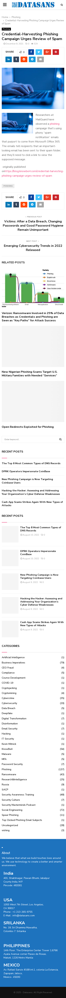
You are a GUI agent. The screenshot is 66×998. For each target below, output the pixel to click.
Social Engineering (12, 810)
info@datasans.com (23, 915)
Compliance (8, 672)
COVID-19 (7, 682)
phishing (54, 124)
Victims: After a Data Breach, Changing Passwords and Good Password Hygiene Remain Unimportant (33, 225)
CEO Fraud (8, 667)
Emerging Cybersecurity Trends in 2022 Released (33, 248)
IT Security (8, 738)
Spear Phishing (10, 815)
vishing (6, 830)
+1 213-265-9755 (22, 912)
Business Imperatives (13, 662)
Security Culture (11, 800)
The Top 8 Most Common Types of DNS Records (31, 463)
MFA (4, 759)
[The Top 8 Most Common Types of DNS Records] (10, 534)
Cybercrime (8, 698)
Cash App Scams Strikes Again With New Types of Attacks (42, 624)
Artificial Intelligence (13, 657)
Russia (5, 784)
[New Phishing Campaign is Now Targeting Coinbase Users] (10, 581)
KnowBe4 (7, 749)
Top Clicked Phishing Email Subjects (22, 820)
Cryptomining (9, 693)
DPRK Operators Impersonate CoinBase (26, 471)
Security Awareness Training (18, 794)
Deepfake (7, 713)
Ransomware (9, 774)
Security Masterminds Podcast (18, 805)
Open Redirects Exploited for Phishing (28, 427)
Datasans (28, 992)
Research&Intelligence (14, 779)
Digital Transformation (14, 718)
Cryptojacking (9, 688)
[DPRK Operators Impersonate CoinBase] (10, 558)
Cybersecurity (9, 703)
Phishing (6, 29)
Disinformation (10, 723)
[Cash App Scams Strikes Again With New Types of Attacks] (10, 629)
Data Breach (8, 708)
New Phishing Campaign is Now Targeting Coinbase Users (39, 576)
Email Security (9, 728)
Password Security (12, 764)
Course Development (13, 677)
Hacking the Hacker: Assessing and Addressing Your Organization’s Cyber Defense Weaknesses (31, 492)
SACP (5, 789)
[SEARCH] (60, 439)
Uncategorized (10, 825)
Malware (6, 754)
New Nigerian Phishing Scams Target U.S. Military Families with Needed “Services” (30, 373)
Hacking (6, 733)
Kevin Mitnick (9, 744)
